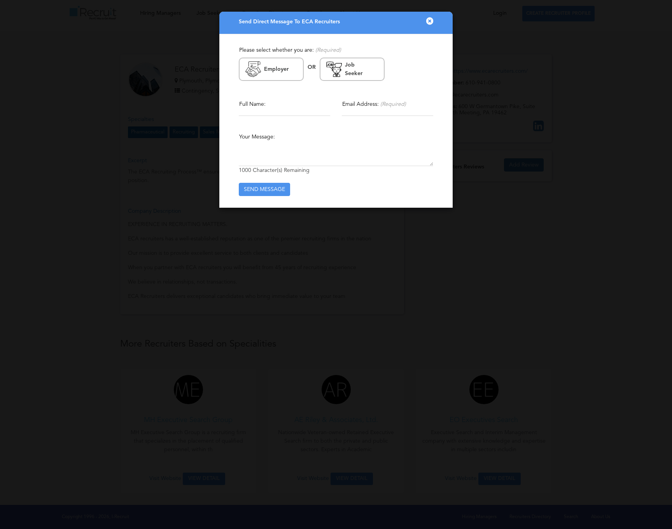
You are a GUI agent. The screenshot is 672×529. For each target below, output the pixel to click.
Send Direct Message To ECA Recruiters (289, 22)
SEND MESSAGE (264, 189)
